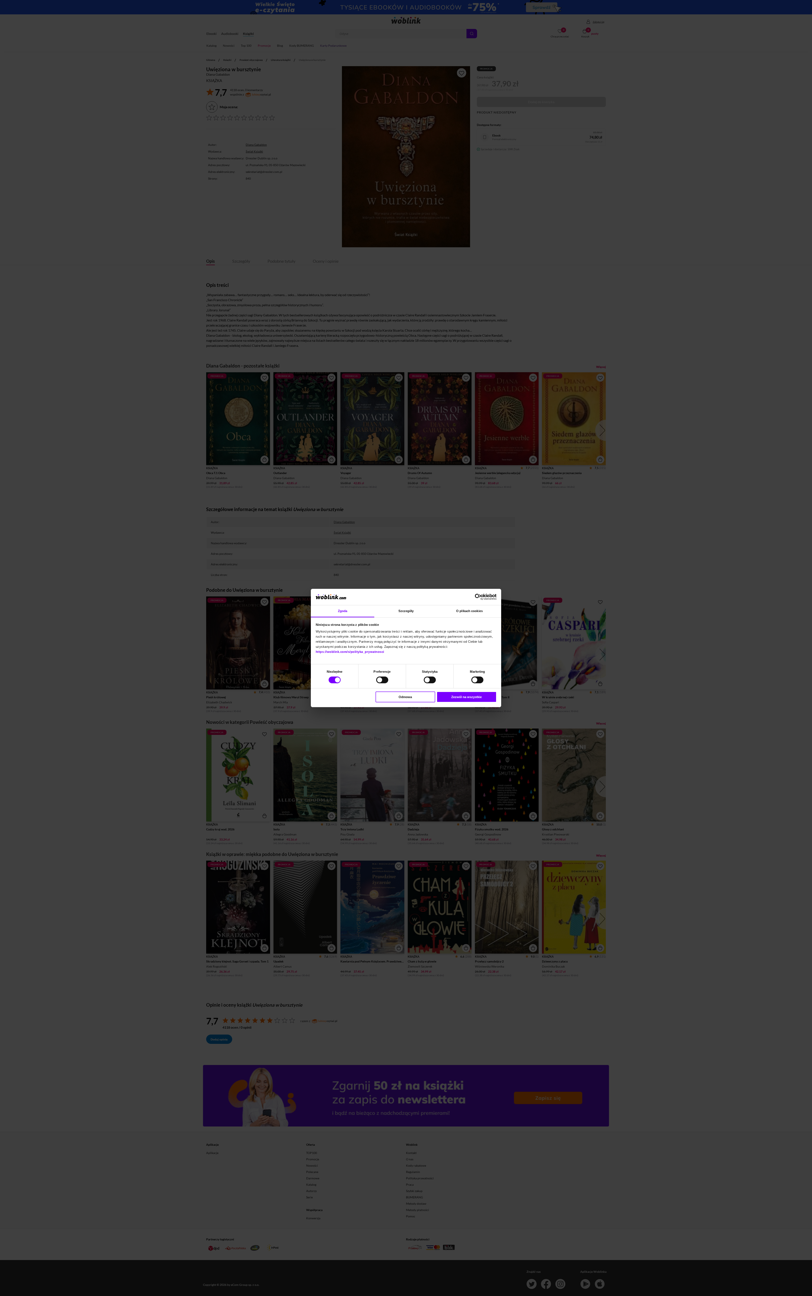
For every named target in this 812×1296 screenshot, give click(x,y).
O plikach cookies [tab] (469, 611)
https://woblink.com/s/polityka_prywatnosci (350, 651)
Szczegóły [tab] (406, 611)
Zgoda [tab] (342, 611)
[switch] (382, 680)
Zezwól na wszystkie (466, 697)
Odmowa (405, 697)
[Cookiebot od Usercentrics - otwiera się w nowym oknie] (478, 597)
